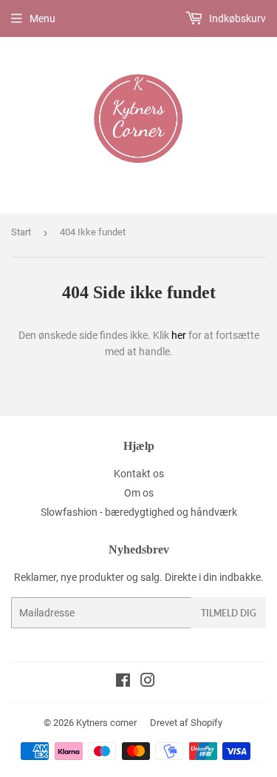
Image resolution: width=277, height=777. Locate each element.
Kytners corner (106, 722)
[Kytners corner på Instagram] (147, 682)
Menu (42, 18)
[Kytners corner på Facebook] (123, 682)
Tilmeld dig (228, 613)
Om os (139, 493)
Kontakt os (139, 474)
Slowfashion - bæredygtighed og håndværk (139, 512)
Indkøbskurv (236, 18)
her (178, 335)
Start (21, 232)
